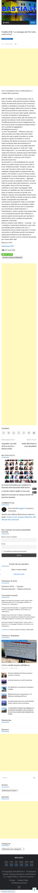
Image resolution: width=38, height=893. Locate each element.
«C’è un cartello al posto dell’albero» (16, 665)
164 (26, 865)
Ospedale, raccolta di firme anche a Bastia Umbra (9, 446)
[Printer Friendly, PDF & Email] (7, 254)
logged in (22, 508)
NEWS (33, 23)
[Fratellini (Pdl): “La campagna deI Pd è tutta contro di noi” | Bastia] (19, 10)
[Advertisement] (19, 67)
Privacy (12, 880)
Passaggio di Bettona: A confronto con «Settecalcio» (17, 618)
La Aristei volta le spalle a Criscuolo (16, 491)
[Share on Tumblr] (19, 433)
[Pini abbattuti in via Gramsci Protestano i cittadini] (4, 689)
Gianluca (5, 668)
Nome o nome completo (9, 537)
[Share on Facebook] (4, 433)
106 (11, 865)
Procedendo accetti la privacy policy (15, 551)
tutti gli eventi (19, 574)
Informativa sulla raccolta (8, 891)
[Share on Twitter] (9, 433)
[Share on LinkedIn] (14, 433)
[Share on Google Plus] (24, 433)
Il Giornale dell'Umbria (7, 38)
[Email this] (34, 433)
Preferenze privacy (19, 883)
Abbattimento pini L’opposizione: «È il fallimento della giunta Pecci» (20, 695)
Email (3, 544)
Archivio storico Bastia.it (12, 257)
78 (6, 865)
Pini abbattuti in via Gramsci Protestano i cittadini (21, 688)
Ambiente (4, 641)
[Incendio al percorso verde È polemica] (4, 682)
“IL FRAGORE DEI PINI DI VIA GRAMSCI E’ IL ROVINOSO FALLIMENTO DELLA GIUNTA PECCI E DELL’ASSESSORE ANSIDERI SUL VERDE (21, 711)
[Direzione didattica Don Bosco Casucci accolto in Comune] (4, 675)
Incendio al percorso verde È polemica (20, 680)
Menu (7, 23)
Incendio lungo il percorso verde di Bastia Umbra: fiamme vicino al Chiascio (21, 702)
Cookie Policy (22, 880)
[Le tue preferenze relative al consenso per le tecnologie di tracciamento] (34, 889)
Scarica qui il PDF (8, 246)
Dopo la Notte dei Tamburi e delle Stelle (21, 629)
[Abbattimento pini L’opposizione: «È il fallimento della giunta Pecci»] (4, 696)
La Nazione (23, 641)
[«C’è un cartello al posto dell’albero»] (19, 651)
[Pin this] (29, 433)
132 (16, 865)
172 (31, 865)
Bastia (10, 641)
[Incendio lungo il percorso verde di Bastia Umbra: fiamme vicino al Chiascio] (4, 703)
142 (21, 865)
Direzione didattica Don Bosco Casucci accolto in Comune (20, 674)
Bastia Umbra (16, 641)
